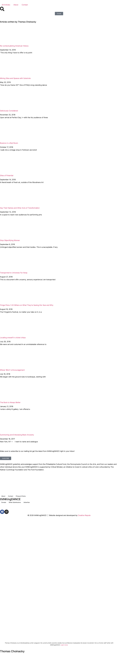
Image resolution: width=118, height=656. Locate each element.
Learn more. (64, 645)
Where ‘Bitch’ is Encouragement (12, 370)
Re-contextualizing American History (14, 46)
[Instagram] (6, 512)
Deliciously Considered (9, 111)
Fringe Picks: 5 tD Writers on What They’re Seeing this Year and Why (26, 305)
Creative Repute (84, 515)
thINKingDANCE (10, 499)
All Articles (6, 5)
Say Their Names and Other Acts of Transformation (20, 208)
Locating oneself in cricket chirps (13, 338)
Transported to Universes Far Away (13, 273)
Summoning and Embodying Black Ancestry (17, 435)
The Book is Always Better (10, 402)
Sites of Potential (6, 175)
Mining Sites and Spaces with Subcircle (15, 78)
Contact (25, 5)
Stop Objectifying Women (10, 240)
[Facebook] (2, 512)
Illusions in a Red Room (9, 143)
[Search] (2, 9)
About (15, 5)
